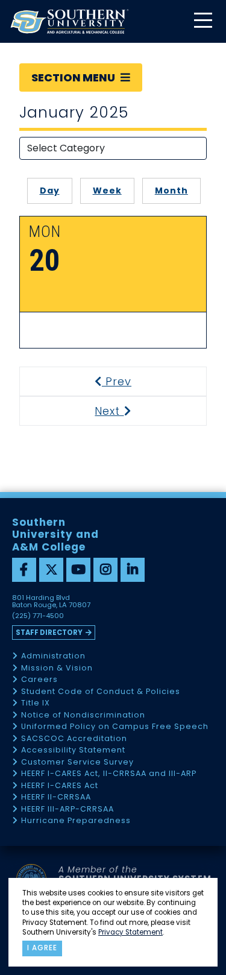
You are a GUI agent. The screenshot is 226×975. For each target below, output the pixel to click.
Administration (53, 656)
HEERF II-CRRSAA (56, 797)
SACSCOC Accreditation (74, 738)
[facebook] (24, 570)
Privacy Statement (130, 932)
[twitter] (51, 570)
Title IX (35, 703)
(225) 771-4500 (38, 616)
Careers (39, 679)
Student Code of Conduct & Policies (100, 691)
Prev (123, 381)
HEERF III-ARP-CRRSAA (67, 809)
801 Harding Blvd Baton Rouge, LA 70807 (51, 602)
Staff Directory (49, 632)
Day (50, 191)
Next (124, 410)
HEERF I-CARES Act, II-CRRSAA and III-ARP (108, 773)
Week (107, 191)
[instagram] (105, 570)
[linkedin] (133, 570)
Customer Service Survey (77, 762)
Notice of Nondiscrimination (83, 715)
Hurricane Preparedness (76, 820)
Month (171, 191)
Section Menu (74, 77)
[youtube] (78, 570)
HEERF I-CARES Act (59, 785)
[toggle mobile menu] (202, 21)
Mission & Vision (57, 668)
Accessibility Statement (73, 750)
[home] (69, 21)
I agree (42, 948)
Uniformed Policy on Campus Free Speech (115, 726)
